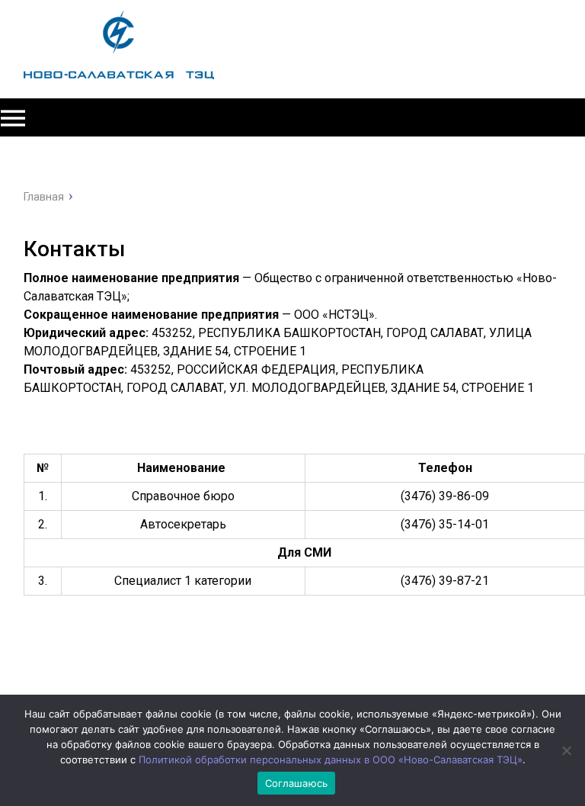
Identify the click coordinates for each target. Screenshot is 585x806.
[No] (566, 750)
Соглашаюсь (296, 783)
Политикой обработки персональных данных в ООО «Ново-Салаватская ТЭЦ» (331, 759)
